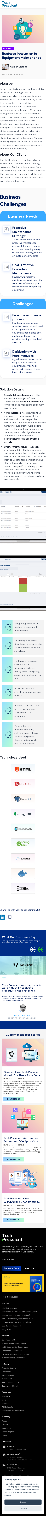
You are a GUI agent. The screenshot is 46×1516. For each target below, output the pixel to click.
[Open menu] (42, 4)
